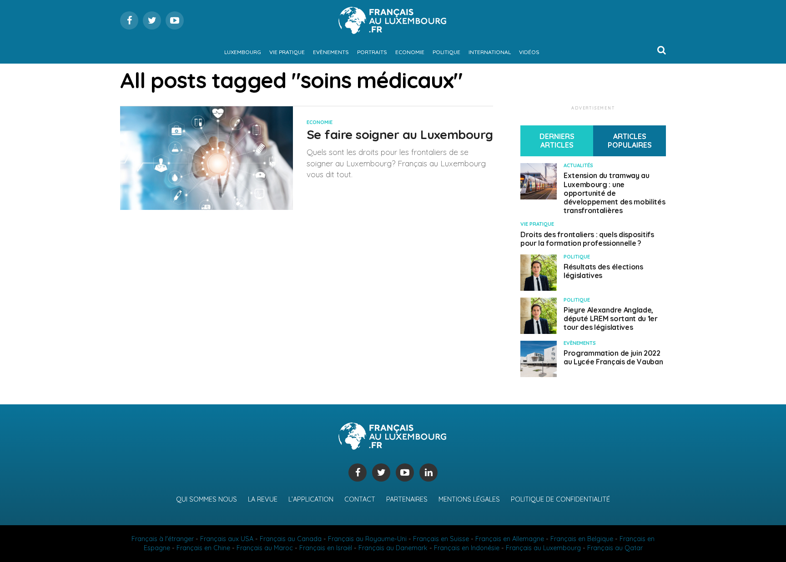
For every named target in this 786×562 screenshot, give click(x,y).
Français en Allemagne (509, 539)
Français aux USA (226, 539)
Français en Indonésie (466, 548)
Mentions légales (469, 499)
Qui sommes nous (206, 499)
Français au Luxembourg (543, 548)
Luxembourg (242, 52)
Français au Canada (291, 539)
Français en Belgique (581, 539)
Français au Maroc (265, 548)
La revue (262, 499)
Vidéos (529, 52)
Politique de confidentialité (560, 499)
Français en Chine (203, 548)
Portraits (372, 52)
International (490, 52)
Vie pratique (287, 52)
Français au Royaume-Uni (367, 539)
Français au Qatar (615, 548)
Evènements (331, 52)
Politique (446, 52)
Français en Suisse (441, 539)
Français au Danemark (393, 548)
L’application (310, 499)
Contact (359, 499)
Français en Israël (325, 548)
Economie (409, 52)
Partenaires (407, 499)
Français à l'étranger (162, 539)
